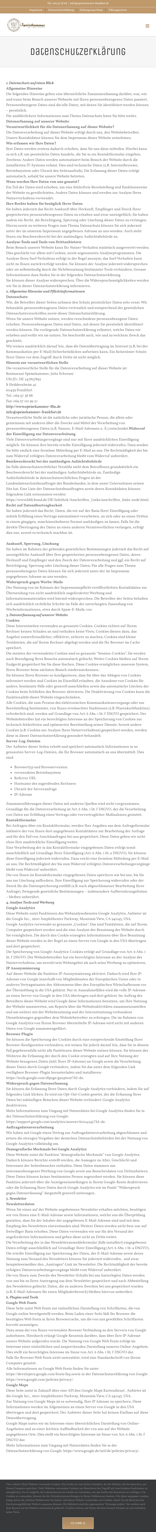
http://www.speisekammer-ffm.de (33, 406)
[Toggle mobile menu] (148, 26)
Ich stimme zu (78, 1523)
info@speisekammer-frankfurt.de (89, 3)
